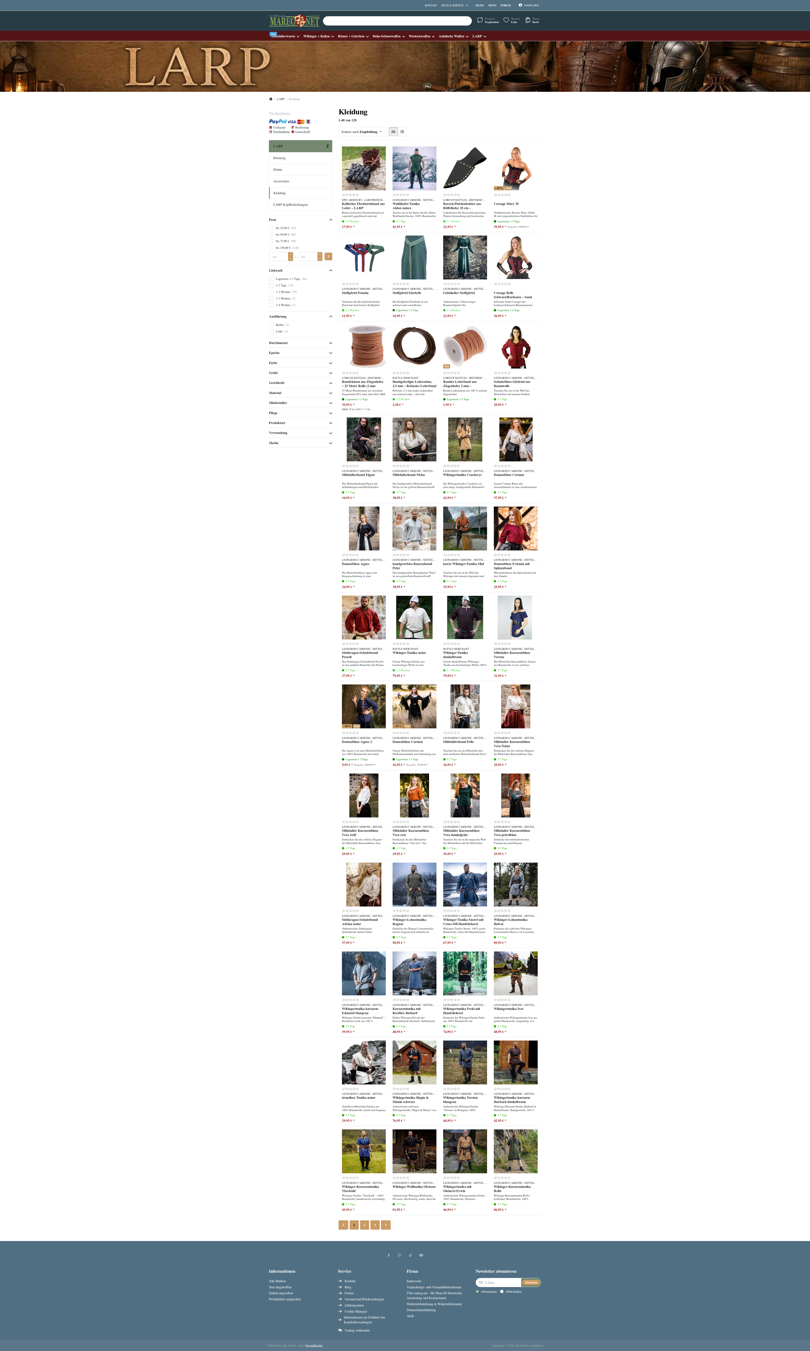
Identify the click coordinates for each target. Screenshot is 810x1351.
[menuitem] (285, 36)
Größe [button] (273, 372)
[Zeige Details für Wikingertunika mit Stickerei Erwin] (465, 1151)
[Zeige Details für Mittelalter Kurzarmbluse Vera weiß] (364, 795)
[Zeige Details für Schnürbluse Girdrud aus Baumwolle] (516, 347)
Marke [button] (273, 442)
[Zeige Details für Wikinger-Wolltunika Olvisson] (414, 1151)
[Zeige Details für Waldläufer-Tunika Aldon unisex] (414, 168)
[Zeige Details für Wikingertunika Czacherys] (465, 439)
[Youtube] (421, 1255)
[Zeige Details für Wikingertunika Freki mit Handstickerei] (465, 973)
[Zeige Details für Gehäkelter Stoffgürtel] (465, 257)
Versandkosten (314, 1345)
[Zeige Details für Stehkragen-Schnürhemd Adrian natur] (364, 885)
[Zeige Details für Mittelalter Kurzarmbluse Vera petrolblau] (516, 795)
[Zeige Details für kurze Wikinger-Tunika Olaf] (465, 528)
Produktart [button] (277, 422)
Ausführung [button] (277, 316)
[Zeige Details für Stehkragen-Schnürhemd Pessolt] (364, 618)
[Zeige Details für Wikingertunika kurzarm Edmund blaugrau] (364, 973)
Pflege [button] (273, 412)
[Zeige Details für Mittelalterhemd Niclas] (414, 439)
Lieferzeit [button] (275, 270)
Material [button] (275, 392)
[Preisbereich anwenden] (328, 256)
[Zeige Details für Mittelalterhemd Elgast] (364, 439)
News (492, 5)
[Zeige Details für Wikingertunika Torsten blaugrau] (465, 1062)
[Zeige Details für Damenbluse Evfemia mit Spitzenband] (516, 528)
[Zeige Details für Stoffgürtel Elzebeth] (414, 257)
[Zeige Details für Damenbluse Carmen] (516, 439)
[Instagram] (399, 1255)
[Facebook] (388, 1255)
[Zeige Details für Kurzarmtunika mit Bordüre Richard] (414, 973)
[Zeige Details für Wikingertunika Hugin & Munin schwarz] (414, 1062)
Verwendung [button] (278, 432)
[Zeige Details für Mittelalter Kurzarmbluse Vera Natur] (516, 706)
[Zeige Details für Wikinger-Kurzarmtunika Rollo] (516, 1151)
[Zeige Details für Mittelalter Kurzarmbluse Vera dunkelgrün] (465, 795)
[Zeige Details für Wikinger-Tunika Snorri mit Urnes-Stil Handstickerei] (465, 885)
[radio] (393, 131)
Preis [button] (272, 219)
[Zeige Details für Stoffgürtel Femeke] (364, 257)
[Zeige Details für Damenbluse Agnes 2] (364, 706)
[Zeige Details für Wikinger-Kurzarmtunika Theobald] (364, 1151)
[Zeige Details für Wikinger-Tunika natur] (414, 618)
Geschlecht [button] (276, 382)
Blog (480, 5)
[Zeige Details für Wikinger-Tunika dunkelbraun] (465, 618)
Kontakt (431, 5)
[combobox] (397, 21)
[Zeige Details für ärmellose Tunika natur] (364, 1062)
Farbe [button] (273, 362)
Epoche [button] (274, 352)
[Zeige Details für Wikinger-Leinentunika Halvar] (516, 885)
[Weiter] (386, 1225)
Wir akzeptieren (279, 113)
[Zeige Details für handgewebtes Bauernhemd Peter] (414, 528)
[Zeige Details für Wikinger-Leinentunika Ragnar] (414, 885)
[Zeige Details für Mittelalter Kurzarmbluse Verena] (516, 618)
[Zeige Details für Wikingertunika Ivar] (516, 973)
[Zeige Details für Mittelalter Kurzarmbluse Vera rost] (414, 795)
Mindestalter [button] (278, 402)
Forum (506, 5)
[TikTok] (410, 1255)
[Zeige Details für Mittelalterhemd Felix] (465, 706)
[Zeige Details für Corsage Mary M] (516, 168)
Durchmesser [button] (278, 342)
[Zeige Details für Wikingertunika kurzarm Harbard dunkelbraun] (516, 1062)
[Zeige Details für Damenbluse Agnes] (364, 528)
